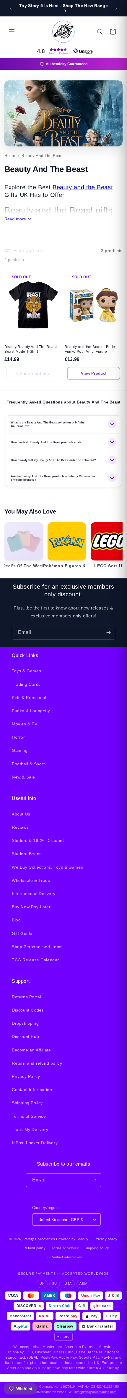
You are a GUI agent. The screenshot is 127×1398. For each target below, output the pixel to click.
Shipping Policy (27, 1102)
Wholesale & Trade (31, 880)
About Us (21, 814)
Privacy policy (106, 1239)
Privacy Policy (26, 1076)
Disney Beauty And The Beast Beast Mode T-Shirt (30, 349)
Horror (18, 737)
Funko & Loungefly (31, 710)
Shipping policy (97, 1248)
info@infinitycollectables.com (95, 1392)
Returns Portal (26, 997)
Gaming (20, 750)
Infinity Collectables (39, 1239)
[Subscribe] (108, 632)
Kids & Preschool (29, 697)
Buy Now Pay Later (31, 906)
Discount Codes (28, 1010)
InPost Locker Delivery (35, 1142)
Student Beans (27, 853)
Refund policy (35, 1248)
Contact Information (32, 1089)
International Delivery (33, 893)
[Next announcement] (116, 8)
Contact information (66, 1257)
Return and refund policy (37, 1063)
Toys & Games (26, 670)
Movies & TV (25, 724)
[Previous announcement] (10, 8)
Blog (16, 920)
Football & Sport (28, 764)
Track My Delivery (30, 1129)
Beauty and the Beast (83, 187)
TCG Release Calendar (35, 960)
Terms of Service (29, 1116)
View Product (93, 373)
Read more (15, 219)
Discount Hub (25, 1036)
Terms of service (65, 1248)
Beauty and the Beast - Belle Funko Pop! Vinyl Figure (90, 349)
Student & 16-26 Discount (38, 840)
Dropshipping (25, 1023)
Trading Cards (26, 684)
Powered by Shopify (72, 1239)
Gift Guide (22, 933)
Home (9, 155)
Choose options (33, 373)
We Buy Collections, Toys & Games (47, 867)
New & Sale (23, 777)
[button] (11, 31)
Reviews (20, 827)
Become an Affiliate (31, 1050)
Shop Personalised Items (37, 946)
